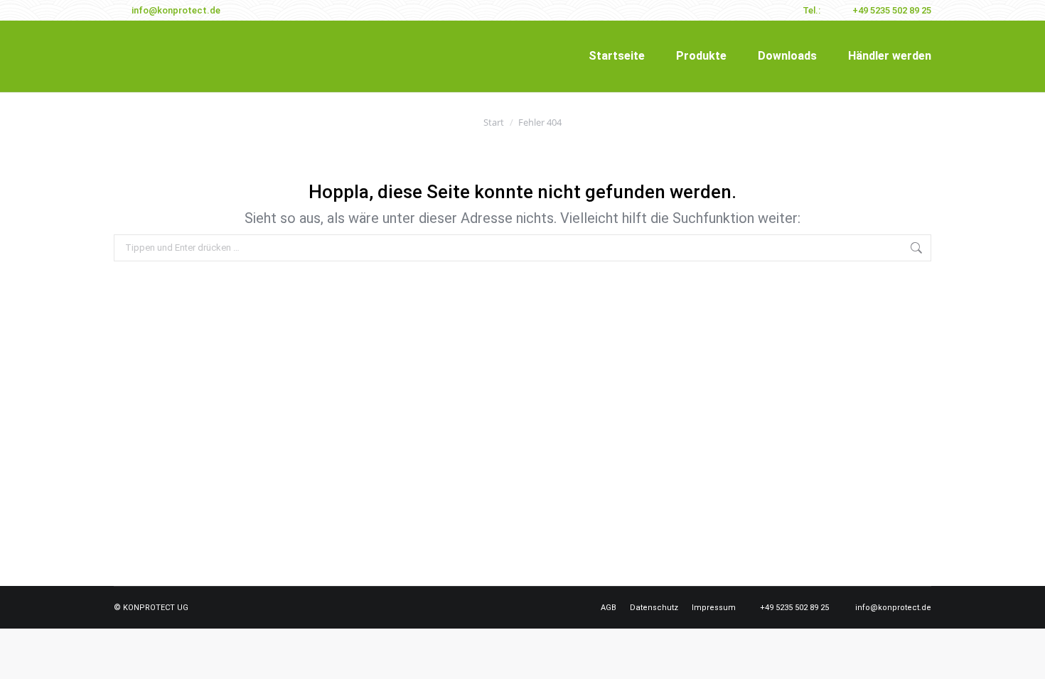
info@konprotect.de (176, 10)
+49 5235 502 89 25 (891, 10)
